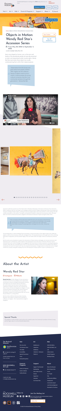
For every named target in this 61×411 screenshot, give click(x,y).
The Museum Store (24, 347)
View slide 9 (29, 197)
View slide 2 (16, 197)
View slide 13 (37, 197)
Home (7, 31)
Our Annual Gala (36, 380)
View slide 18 (46, 197)
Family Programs (51, 354)
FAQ (48, 376)
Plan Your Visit (23, 345)
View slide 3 (18, 197)
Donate (35, 373)
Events (49, 7)
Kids (48, 342)
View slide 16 (42, 197)
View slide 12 (35, 197)
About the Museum (51, 367)
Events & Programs (23, 364)
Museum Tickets (39, 7)
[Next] (58, 199)
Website (19, 276)
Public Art (35, 354)
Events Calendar (23, 370)
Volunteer (35, 378)
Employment (50, 380)
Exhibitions (35, 349)
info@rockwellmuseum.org (10, 379)
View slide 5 (21, 197)
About (49, 363)
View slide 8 (27, 197)
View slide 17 (44, 197)
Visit (21, 342)
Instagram (8, 276)
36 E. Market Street (9, 370)
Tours (21, 356)
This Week (22, 349)
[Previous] (3, 199)
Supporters (35, 376)
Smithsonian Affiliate (51, 378)
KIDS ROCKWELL (51, 345)
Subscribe (34, 401)
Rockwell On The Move (52, 387)
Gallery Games (50, 352)
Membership (52, 3)
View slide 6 (23, 197)
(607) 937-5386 (7, 377)
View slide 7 (25, 197)
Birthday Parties (50, 356)
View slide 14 (39, 197)
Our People (49, 373)
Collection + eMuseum (38, 352)
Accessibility (22, 352)
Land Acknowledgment (52, 385)
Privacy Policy (37, 406)
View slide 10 (31, 197)
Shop (55, 7)
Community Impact (51, 382)
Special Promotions (24, 354)
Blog (50, 1)
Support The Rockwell (38, 367)
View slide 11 (33, 197)
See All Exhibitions (49, 39)
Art (34, 342)
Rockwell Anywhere (24, 358)
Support (36, 363)
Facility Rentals (23, 373)
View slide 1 (14, 197)
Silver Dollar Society (37, 371)
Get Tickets (47, 34)
